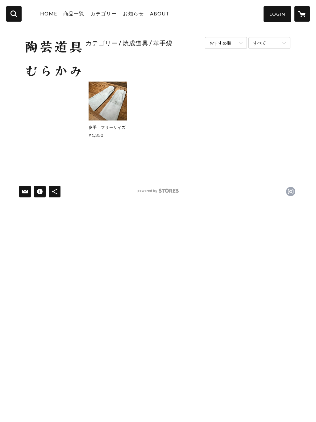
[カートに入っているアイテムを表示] (302, 14)
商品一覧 (73, 13)
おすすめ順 (220, 42)
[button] (277, 14)
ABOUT (159, 13)
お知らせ (133, 13)
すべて (259, 42)
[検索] (14, 14)
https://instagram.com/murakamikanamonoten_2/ (290, 191)
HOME (48, 13)
